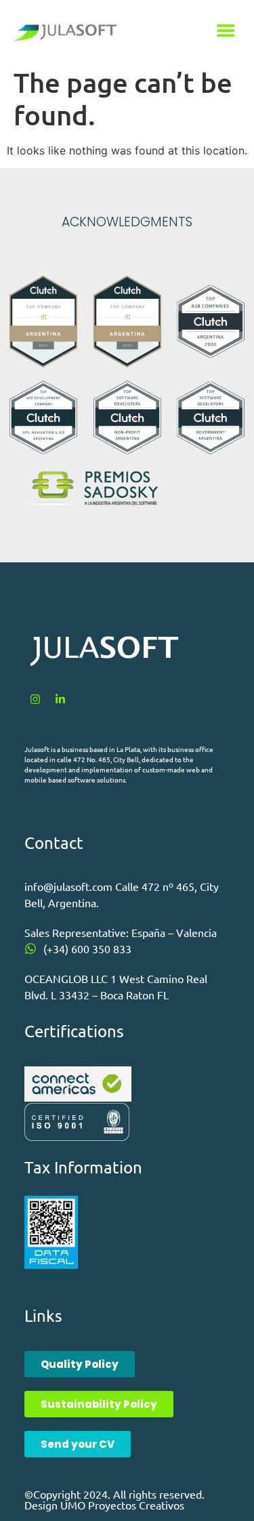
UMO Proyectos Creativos (122, 1505)
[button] (226, 30)
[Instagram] (35, 699)
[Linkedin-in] (60, 699)
